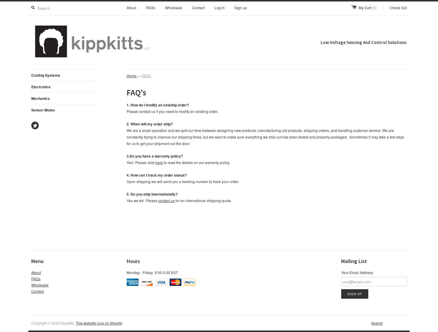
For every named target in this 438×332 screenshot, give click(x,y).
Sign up (240, 7)
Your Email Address (357, 272)
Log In (220, 7)
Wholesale (173, 7)
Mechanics (40, 98)
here (159, 162)
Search (377, 322)
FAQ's (150, 7)
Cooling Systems (45, 75)
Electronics (41, 86)
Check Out (398, 7)
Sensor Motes (43, 110)
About (131, 7)
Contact (198, 7)
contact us (166, 200)
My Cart (368, 7)
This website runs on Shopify (99, 322)
